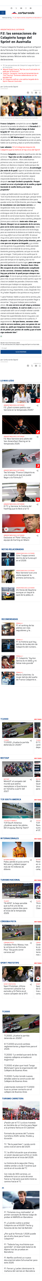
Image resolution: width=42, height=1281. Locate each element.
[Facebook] (11, 8)
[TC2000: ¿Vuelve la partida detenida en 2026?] (21, 1023)
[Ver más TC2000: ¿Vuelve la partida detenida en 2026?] (17, 730)
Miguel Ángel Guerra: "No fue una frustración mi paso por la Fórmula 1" (21, 70)
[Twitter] (16, 8)
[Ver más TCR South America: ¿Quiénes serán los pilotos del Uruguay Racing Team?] (17, 810)
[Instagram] (26, 8)
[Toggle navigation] (2, 13)
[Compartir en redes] (37, 405)
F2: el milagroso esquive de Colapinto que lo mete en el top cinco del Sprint (20, 148)
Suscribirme (21, 352)
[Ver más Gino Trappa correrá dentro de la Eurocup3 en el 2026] (8, 559)
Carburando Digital (10, 86)
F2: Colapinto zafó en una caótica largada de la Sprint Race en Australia (20, 80)
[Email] (30, 8)
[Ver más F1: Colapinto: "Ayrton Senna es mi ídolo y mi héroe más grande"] (8, 662)
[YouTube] (21, 8)
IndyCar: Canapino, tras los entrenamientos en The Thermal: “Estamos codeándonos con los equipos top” (21, 75)
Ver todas (38, 719)
